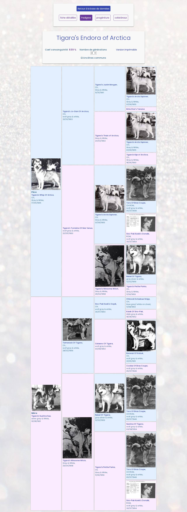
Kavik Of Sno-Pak (134, 311)
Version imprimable (126, 49)
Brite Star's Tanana (135, 109)
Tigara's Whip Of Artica (42, 195)
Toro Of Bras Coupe (135, 203)
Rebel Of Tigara (133, 276)
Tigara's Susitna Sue (41, 416)
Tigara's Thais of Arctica (106, 135)
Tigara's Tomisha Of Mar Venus (77, 228)
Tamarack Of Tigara (72, 342)
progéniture (102, 17)
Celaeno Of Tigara (104, 343)
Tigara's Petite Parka (136, 286)
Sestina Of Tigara (134, 424)
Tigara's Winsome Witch (106, 289)
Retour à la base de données (93, 8)
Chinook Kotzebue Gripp (138, 299)
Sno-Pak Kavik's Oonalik (137, 234)
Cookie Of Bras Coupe (137, 366)
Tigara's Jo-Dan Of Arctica (76, 111)
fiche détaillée (68, 17)
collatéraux (121, 17)
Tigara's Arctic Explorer (137, 96)
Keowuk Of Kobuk (134, 353)
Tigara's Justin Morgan (106, 84)
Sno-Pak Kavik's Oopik (105, 304)
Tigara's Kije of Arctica (137, 154)
